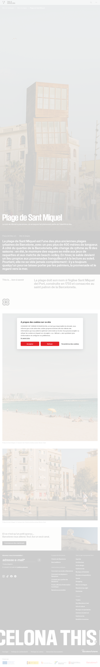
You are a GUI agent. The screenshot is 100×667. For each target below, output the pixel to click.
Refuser (50, 344)
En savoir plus (25, 338)
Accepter (30, 344)
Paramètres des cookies (70, 344)
